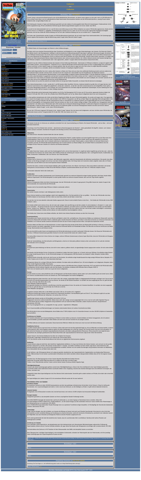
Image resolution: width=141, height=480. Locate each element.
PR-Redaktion (76, 14)
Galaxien (3, 67)
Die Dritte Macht (8, 85)
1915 (2, 120)
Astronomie (4, 71)
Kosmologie (4, 75)
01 (2, 85)
